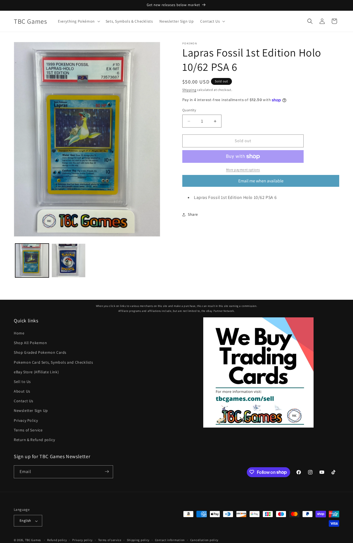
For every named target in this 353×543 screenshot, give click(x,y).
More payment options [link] (243, 170)
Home (19, 333)
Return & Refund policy (34, 439)
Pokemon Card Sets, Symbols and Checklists (53, 362)
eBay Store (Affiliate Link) (36, 371)
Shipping (189, 90)
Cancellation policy (204, 540)
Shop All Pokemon (30, 343)
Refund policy (57, 540)
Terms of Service (28, 430)
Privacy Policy (26, 420)
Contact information (170, 540)
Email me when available (261, 181)
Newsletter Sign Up (31, 410)
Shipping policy (138, 540)
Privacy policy (82, 540)
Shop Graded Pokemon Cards (40, 352)
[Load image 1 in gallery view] (32, 260)
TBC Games (33, 540)
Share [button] (193, 214)
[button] (78, 21)
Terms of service (109, 540)
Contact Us (23, 401)
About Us (22, 391)
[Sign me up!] (107, 471)
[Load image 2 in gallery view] (68, 260)
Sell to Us (22, 381)
